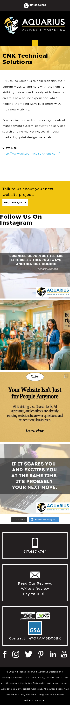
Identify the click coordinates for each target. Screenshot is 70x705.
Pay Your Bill (35, 594)
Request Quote (15, 202)
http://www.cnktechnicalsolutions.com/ (31, 153)
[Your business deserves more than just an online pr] (35, 335)
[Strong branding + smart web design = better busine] (35, 479)
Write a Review (35, 588)
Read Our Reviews (35, 583)
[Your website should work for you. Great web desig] (35, 263)
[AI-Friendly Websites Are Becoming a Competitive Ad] (35, 407)
